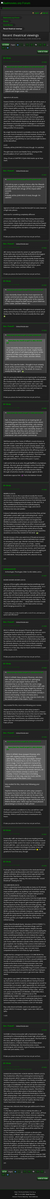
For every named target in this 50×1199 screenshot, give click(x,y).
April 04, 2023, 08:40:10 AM (11, 61)
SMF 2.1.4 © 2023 (20, 1194)
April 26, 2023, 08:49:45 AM (11, 1029)
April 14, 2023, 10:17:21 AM (11, 408)
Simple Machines (30, 1194)
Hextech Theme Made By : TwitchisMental (25, 1196)
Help (15, 1192)
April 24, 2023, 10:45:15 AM (11, 865)
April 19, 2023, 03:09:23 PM (11, 489)
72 (31, 45)
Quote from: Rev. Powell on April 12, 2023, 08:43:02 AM (25, 290)
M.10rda (7, 58)
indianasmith (9, 569)
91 (3, 48)
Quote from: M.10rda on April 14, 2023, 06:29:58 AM (24, 335)
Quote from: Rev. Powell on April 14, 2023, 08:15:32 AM (25, 413)
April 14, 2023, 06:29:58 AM (11, 285)
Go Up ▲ (33, 1192)
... (24, 45)
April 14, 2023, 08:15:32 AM (11, 330)
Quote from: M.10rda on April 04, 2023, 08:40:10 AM (24, 179)
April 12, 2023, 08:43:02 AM (11, 247)
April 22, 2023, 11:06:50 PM (11, 834)
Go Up (4, 1172)
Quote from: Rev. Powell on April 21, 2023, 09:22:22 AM (25, 672)
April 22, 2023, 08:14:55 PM (11, 736)
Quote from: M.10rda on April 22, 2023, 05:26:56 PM (24, 742)
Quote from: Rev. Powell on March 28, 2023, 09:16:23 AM (25, 67)
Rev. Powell (8, 171)
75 (44, 45)
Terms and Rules (24, 1192)
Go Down (5, 45)
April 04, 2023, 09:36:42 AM (11, 174)
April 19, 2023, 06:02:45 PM (11, 575)
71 (27, 45)
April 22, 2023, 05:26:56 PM (11, 667)
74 (40, 45)
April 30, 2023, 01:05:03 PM (11, 1067)
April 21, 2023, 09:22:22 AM (11, 625)
